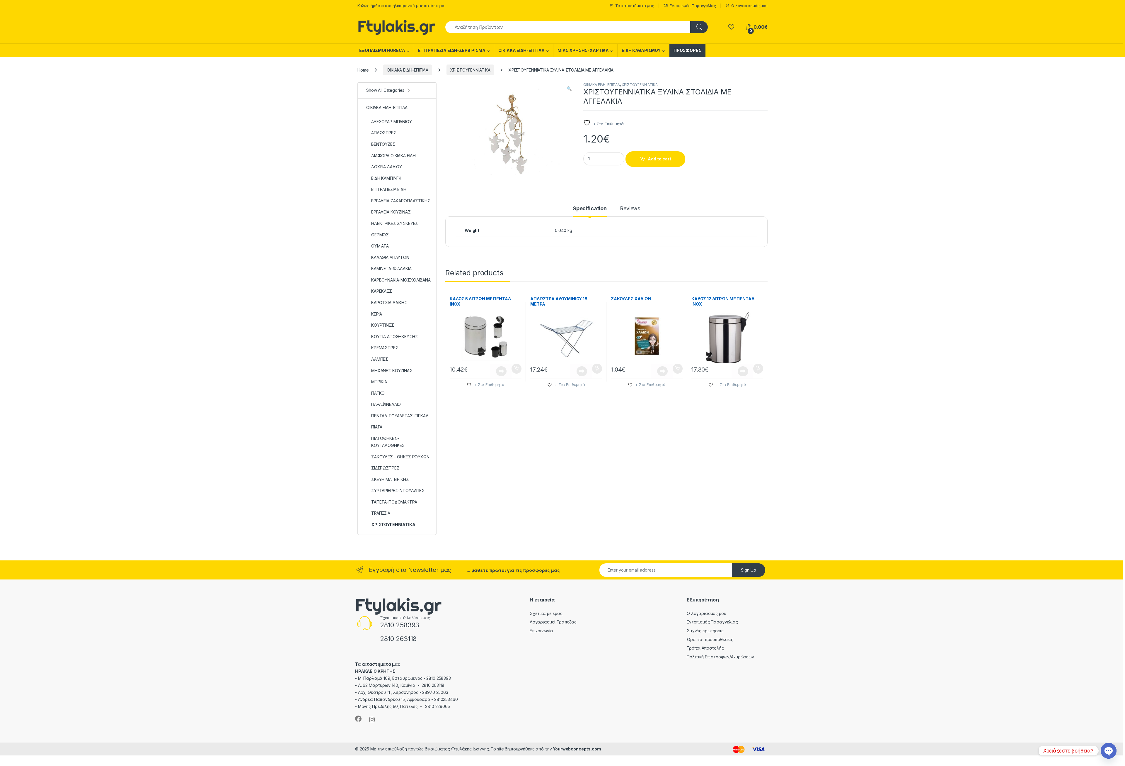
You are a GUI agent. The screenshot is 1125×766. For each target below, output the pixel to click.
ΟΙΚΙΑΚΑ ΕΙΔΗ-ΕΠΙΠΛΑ (521, 50)
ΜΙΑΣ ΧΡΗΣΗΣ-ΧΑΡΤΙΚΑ (583, 50)
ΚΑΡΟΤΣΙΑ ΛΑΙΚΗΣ (389, 302)
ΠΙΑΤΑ (376, 426)
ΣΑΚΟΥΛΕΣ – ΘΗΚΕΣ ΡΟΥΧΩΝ (400, 456)
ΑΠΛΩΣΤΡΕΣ (383, 132)
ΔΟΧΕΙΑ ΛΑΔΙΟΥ (386, 166)
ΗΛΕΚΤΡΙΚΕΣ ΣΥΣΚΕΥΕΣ (394, 223)
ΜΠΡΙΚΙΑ (379, 381)
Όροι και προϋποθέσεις (710, 639)
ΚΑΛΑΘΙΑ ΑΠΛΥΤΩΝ (390, 257)
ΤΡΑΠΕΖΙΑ (380, 513)
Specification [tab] (590, 208)
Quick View (501, 371)
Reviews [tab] (630, 208)
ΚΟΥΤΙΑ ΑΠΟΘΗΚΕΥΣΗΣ (394, 336)
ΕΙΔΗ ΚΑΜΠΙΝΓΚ (386, 178)
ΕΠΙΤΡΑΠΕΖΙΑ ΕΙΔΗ (388, 189)
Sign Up (748, 569)
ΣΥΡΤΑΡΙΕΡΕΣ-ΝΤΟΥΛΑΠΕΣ (398, 490)
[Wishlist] (731, 27)
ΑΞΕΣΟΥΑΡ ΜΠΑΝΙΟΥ (391, 121)
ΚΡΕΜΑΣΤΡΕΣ (384, 347)
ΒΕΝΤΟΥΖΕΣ (383, 144)
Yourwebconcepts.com (577, 748)
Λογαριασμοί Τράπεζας (553, 621)
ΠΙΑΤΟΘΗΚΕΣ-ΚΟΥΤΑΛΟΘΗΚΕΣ (388, 442)
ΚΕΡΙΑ (376, 313)
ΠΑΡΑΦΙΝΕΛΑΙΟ (386, 404)
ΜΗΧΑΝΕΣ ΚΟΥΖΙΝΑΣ (391, 370)
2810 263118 (398, 639)
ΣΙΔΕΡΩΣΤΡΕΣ (385, 467)
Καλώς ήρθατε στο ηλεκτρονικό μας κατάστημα (400, 5)
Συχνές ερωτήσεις (705, 630)
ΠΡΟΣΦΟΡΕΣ (687, 50)
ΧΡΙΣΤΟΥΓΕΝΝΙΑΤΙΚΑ (470, 69)
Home (363, 69)
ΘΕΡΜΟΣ (380, 234)
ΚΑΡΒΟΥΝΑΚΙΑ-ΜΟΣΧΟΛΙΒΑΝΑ (401, 279)
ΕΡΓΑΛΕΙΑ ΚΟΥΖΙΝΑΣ (391, 211)
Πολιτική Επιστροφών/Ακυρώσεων (720, 656)
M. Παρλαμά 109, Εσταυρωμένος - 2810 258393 (404, 678)
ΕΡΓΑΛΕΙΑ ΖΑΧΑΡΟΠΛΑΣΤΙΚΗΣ (400, 200)
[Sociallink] (358, 719)
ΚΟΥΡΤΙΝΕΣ (382, 325)
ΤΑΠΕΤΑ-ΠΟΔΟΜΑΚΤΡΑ (394, 501)
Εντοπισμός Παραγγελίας (693, 5)
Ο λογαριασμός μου (749, 5)
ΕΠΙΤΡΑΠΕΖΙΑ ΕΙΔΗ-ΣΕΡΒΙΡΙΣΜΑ (451, 50)
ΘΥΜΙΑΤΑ (380, 245)
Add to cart (659, 158)
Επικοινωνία (541, 630)
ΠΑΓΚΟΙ (378, 393)
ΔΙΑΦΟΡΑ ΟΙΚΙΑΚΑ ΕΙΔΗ (393, 155)
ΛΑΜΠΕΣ (379, 359)
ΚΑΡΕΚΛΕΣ (381, 291)
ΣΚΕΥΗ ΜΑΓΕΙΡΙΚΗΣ (390, 479)
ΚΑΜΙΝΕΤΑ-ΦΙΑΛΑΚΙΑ (391, 268)
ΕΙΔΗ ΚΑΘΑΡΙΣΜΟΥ (641, 50)
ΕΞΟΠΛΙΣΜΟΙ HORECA (382, 50)
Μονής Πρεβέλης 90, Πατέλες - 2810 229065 (404, 706)
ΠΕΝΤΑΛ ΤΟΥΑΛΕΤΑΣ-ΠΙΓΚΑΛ (400, 415)
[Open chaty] (1109, 751)
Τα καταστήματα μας (634, 5)
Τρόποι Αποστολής (705, 647)
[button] (569, 88)
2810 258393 (399, 625)
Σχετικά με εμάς (546, 613)
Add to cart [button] (516, 369)
